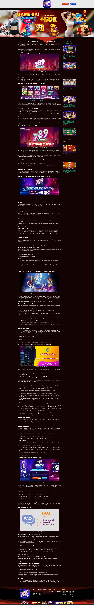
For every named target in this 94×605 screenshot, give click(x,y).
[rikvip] (34, 602)
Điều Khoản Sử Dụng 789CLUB (55, 591)
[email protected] (69, 596)
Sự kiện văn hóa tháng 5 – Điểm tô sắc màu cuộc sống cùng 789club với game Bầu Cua (69, 89)
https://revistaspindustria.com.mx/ (25, 301)
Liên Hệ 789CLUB (52, 594)
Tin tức (61, 8)
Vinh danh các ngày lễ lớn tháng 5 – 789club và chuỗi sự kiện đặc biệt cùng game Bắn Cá (69, 72)
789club (45, 581)
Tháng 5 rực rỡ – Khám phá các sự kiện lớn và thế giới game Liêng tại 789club (69, 171)
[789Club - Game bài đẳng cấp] (47, 4)
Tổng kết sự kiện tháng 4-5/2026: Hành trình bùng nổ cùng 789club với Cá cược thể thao (69, 56)
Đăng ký (39, 8)
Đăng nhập (43, 8)
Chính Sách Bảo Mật (52, 593)
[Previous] (3, 23)
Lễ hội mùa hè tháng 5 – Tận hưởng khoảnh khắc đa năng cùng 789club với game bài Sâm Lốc (69, 155)
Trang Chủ (33, 8)
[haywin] (60, 602)
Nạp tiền (49, 8)
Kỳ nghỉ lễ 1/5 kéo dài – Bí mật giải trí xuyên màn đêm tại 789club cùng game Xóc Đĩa (69, 105)
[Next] (91, 23)
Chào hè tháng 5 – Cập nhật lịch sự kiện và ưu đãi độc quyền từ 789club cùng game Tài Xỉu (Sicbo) (69, 122)
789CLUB (34, 589)
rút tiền (53, 8)
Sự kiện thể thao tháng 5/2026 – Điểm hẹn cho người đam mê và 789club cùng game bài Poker (69, 139)
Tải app (57, 8)
